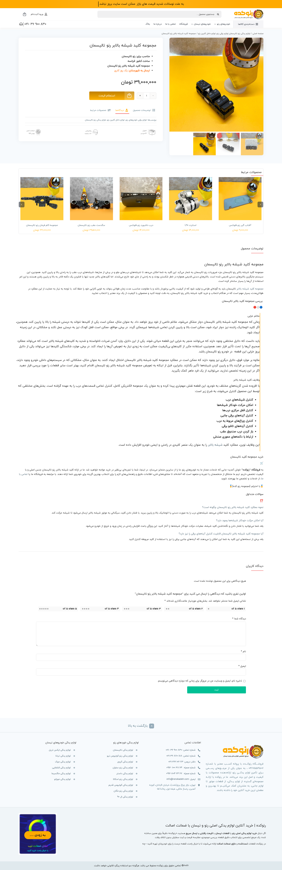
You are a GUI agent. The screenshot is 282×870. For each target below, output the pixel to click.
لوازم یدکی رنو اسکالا (123, 779)
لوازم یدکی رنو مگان (123, 791)
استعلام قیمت (107, 96)
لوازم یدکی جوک (63, 761)
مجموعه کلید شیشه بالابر (250, 289)
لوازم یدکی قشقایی (61, 767)
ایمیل (242, 666)
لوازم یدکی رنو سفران (123, 767)
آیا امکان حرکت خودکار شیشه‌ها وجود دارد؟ (239, 520)
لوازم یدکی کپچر (125, 761)
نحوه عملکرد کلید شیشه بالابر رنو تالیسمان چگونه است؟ (232, 507)
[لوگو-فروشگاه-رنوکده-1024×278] (248, 10)
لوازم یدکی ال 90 (125, 796)
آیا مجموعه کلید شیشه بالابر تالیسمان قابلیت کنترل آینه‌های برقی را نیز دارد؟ (221, 534)
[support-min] (91, 128)
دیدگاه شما (239, 618)
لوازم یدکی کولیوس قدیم (121, 785)
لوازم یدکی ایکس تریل (60, 750)
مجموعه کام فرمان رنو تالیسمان (42, 225)
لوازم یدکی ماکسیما (61, 773)
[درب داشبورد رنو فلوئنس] (141, 198)
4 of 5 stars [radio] (112, 609)
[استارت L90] (190, 198)
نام (243, 651)
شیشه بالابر (215, 445)
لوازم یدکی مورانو (62, 779)
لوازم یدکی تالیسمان (123, 750)
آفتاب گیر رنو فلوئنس (240, 225)
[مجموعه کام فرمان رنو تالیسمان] (41, 198)
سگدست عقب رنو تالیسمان (91, 225)
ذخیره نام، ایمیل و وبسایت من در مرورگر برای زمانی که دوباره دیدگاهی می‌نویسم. (200, 681)
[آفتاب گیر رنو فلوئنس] (240, 198)
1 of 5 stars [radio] (238, 609)
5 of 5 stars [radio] (70, 609)
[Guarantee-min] (33, 128)
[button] (260, 204)
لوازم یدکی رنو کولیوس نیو (120, 755)
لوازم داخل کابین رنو (116, 120)
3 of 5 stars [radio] (154, 609)
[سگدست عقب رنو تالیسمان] (91, 198)
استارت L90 (190, 225)
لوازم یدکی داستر (124, 773)
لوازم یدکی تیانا (63, 755)
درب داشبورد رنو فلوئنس (141, 225)
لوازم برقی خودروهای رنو (136, 120)
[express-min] (148, 128)
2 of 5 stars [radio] (196, 609)
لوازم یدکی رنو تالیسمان (95, 120)
